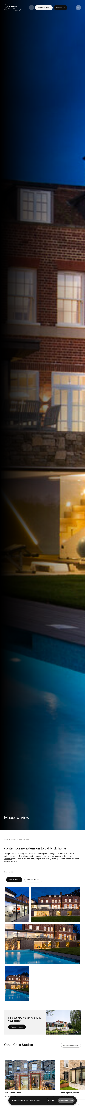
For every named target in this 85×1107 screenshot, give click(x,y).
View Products (14, 879)
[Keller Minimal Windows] (12, 7)
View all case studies (71, 1045)
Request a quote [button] (17, 1027)
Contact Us (60, 7)
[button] (31, 7)
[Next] (78, 1103)
